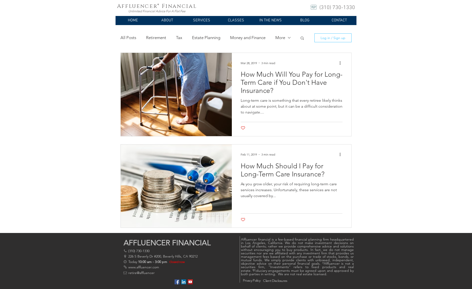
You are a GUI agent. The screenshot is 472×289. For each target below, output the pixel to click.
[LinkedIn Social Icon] (183, 281)
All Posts (128, 37)
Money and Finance (248, 37)
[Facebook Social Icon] (177, 281)
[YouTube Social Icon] (190, 281)
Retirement (156, 37)
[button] (167, 22)
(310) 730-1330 (337, 7)
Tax (179, 37)
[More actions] (342, 63)
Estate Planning (206, 37)
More (280, 37)
